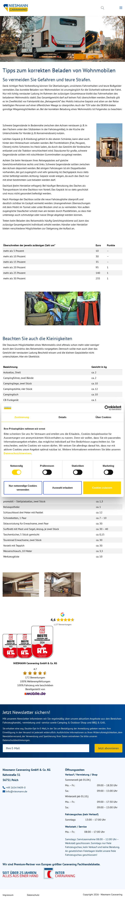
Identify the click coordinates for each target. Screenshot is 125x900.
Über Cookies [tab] (103, 417)
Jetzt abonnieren (108, 748)
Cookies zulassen (102, 487)
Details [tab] (63, 417)
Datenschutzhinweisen (17, 453)
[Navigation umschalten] (120, 8)
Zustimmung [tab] (21, 417)
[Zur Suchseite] (102, 8)
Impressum (8, 895)
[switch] (47, 472)
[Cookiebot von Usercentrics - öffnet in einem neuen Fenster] (107, 407)
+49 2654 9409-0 (16, 787)
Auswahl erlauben (62, 487)
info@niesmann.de (16, 791)
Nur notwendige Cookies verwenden (23, 487)
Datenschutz (33, 895)
